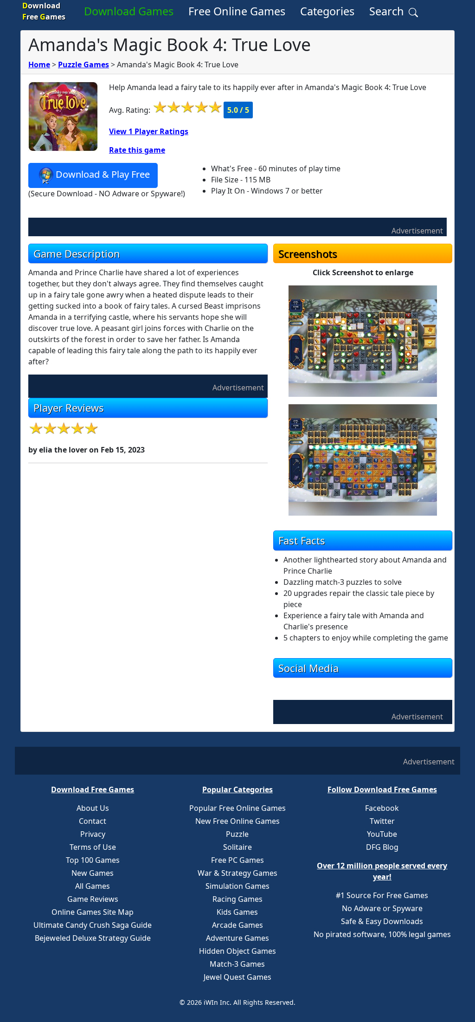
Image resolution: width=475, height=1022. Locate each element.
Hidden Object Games (237, 951)
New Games (92, 873)
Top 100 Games (93, 860)
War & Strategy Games (237, 873)
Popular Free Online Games (237, 808)
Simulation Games (237, 886)
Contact (92, 821)
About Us (93, 808)
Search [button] (388, 11)
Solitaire (237, 847)
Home (39, 64)
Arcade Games (237, 925)
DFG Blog (382, 847)
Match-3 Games (237, 964)
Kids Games (237, 912)
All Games (92, 886)
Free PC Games (237, 860)
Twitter (382, 821)
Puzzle (237, 834)
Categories (327, 11)
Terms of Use (93, 847)
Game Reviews (92, 899)
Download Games (128, 11)
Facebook (382, 808)
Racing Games (237, 899)
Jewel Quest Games (237, 977)
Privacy (92, 834)
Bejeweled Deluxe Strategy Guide (93, 938)
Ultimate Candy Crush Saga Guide (92, 925)
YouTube (382, 834)
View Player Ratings (148, 131)
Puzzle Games (83, 64)
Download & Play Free (103, 174)
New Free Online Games (237, 821)
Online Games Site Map (92, 912)
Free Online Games (236, 11)
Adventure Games (237, 938)
